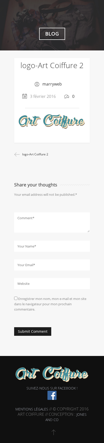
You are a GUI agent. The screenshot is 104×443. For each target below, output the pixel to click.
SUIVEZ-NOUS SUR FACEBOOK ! (52, 388)
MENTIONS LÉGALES (31, 409)
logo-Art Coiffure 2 (52, 65)
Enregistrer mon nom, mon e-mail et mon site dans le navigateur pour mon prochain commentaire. (50, 304)
